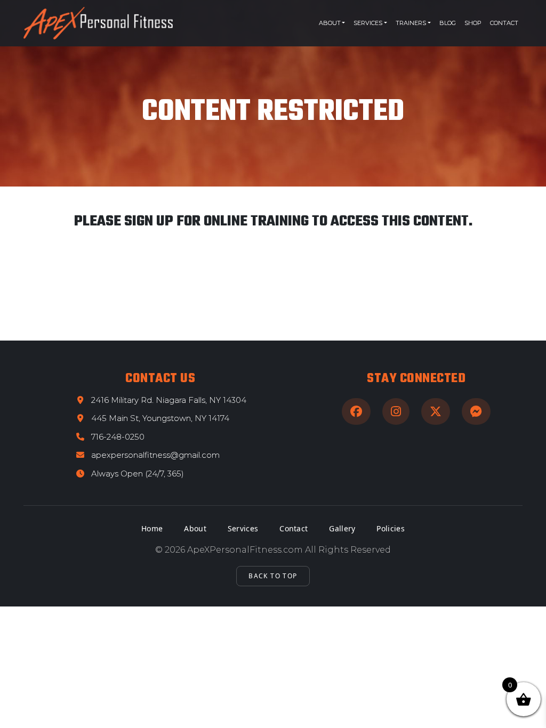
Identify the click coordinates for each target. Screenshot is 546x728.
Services (368, 23)
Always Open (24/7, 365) (137, 473)
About (330, 23)
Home (152, 528)
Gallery (342, 528)
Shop (472, 23)
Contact (504, 23)
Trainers (411, 23)
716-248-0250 (117, 437)
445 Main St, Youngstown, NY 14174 (160, 418)
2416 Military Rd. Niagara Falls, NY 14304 (168, 400)
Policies (390, 528)
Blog (447, 23)
